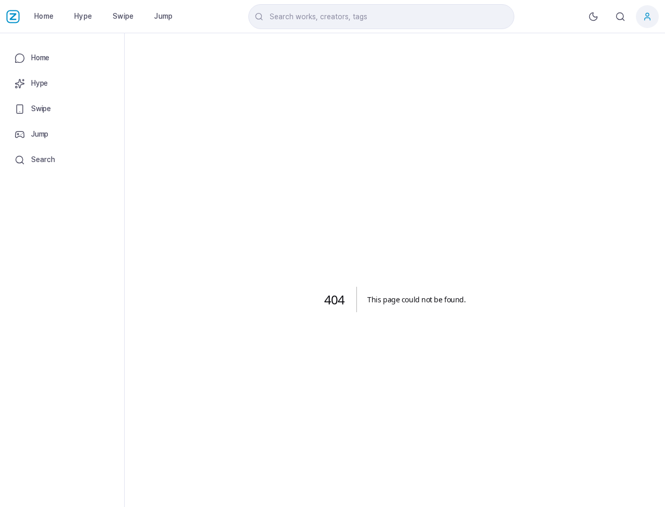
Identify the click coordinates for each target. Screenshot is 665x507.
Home (44, 16)
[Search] (620, 16)
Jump (163, 16)
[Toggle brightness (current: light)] (593, 16)
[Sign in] (647, 16)
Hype (83, 16)
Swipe (123, 16)
